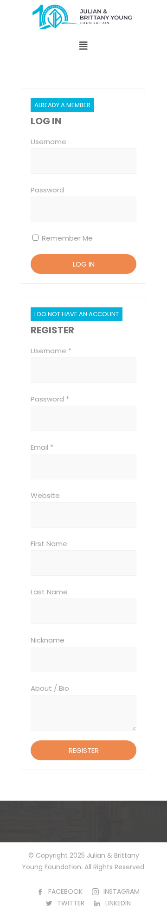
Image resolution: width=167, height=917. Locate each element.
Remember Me (66, 238)
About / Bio (50, 688)
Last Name (49, 592)
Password (47, 190)
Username (48, 141)
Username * (51, 351)
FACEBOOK (65, 891)
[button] (83, 46)
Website (45, 495)
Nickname (47, 640)
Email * (42, 447)
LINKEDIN (118, 903)
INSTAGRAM (121, 891)
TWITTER (70, 903)
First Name (49, 543)
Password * (50, 399)
